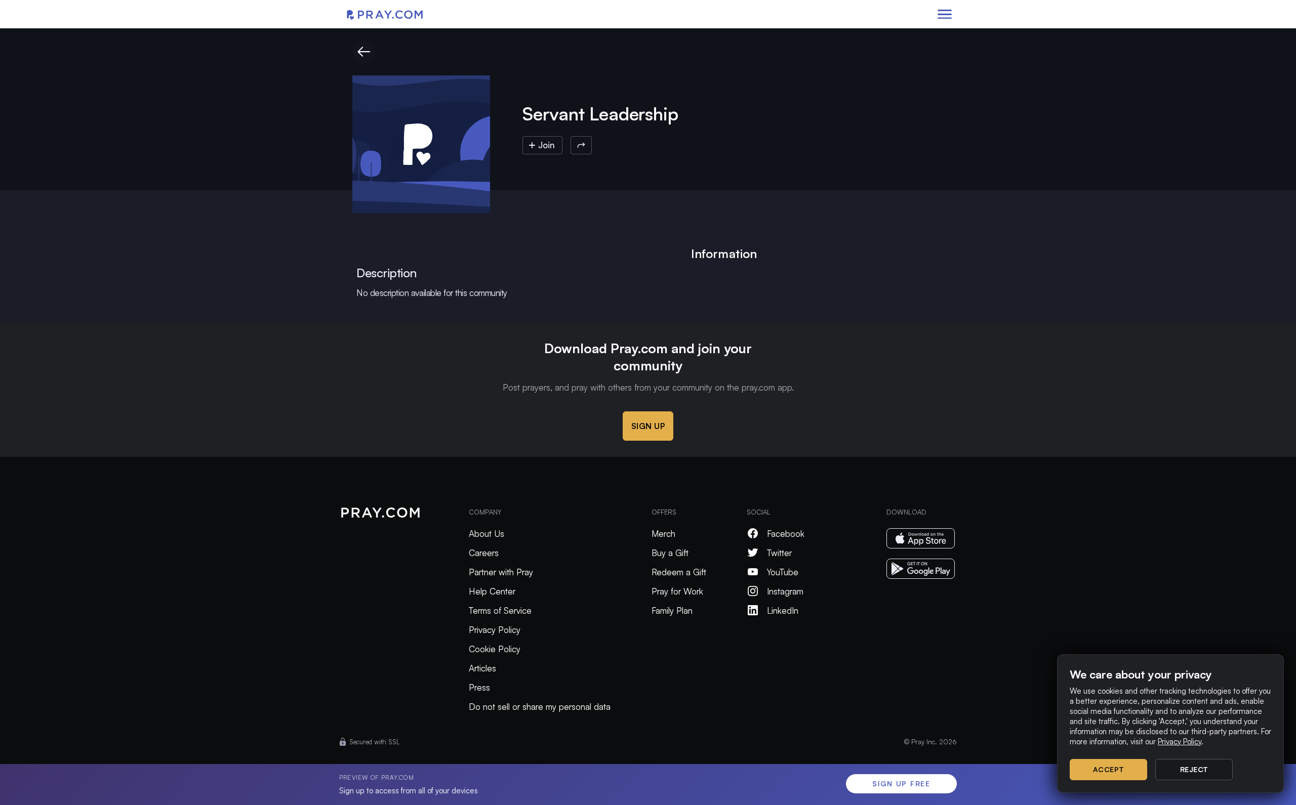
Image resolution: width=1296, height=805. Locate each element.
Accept (1108, 769)
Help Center (492, 591)
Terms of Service (500, 610)
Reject (1194, 769)
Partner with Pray (501, 572)
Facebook (785, 533)
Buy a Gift (670, 552)
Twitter (779, 552)
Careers (484, 552)
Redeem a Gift (679, 572)
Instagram (785, 591)
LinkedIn (782, 610)
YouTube (782, 572)
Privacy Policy (494, 629)
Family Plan (672, 610)
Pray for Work (677, 591)
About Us (486, 533)
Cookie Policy (494, 649)
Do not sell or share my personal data (540, 706)
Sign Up (648, 426)
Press (479, 687)
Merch (663, 533)
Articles (482, 668)
